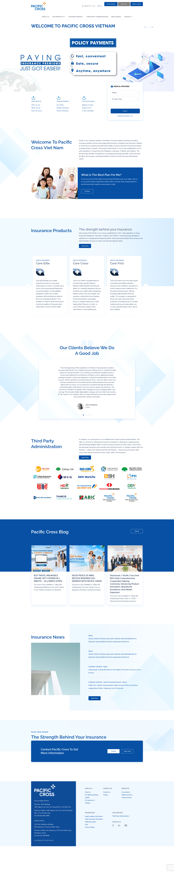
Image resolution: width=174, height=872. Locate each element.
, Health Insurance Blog (112, 682)
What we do (35, 108)
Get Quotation (110, 4)
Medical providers (90, 822)
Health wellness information (94, 816)
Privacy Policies (90, 827)
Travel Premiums (63, 111)
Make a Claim (137, 4)
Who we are (35, 105)
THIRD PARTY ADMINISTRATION (97, 17)
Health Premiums (63, 108)
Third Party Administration (120, 816)
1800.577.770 (89, 6)
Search (125, 111)
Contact (113, 751)
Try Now (87, 191)
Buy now (124, 4)
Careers (105, 795)
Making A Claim (87, 105)
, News (105, 667)
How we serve (36, 111)
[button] (146, 27)
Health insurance (127, 795)
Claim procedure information (94, 819)
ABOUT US (45, 17)
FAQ (86, 824)
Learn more (127, 751)
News (91, 636)
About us (88, 792)
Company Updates (95, 667)
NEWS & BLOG (116, 17)
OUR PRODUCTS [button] (57, 17)
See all (137, 531)
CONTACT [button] (127, 17)
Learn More (85, 246)
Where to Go (86, 108)
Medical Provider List (125, 116)
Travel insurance (127, 797)
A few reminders (88, 111)
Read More (94, 698)
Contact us (106, 792)
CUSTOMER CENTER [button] (75, 17)
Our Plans (60, 105)
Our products (126, 792)
